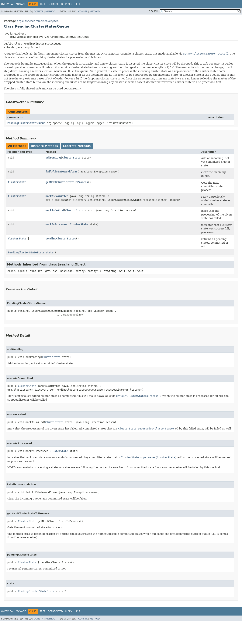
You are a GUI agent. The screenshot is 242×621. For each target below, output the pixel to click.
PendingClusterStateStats (26, 252)
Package (21, 4)
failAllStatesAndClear (61, 171)
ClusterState (71, 157)
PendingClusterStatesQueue (26, 123)
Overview (7, 4)
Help (77, 4)
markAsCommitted (57, 196)
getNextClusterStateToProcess (67, 182)
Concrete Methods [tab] (77, 145)
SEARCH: (154, 11)
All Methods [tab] (17, 145)
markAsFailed (55, 210)
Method (50, 11)
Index (68, 4)
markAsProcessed (57, 224)
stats (49, 252)
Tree (43, 4)
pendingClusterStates (61, 238)
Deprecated (55, 4)
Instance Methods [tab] (44, 145)
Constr (38, 11)
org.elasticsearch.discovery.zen (38, 20)
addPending (53, 157)
